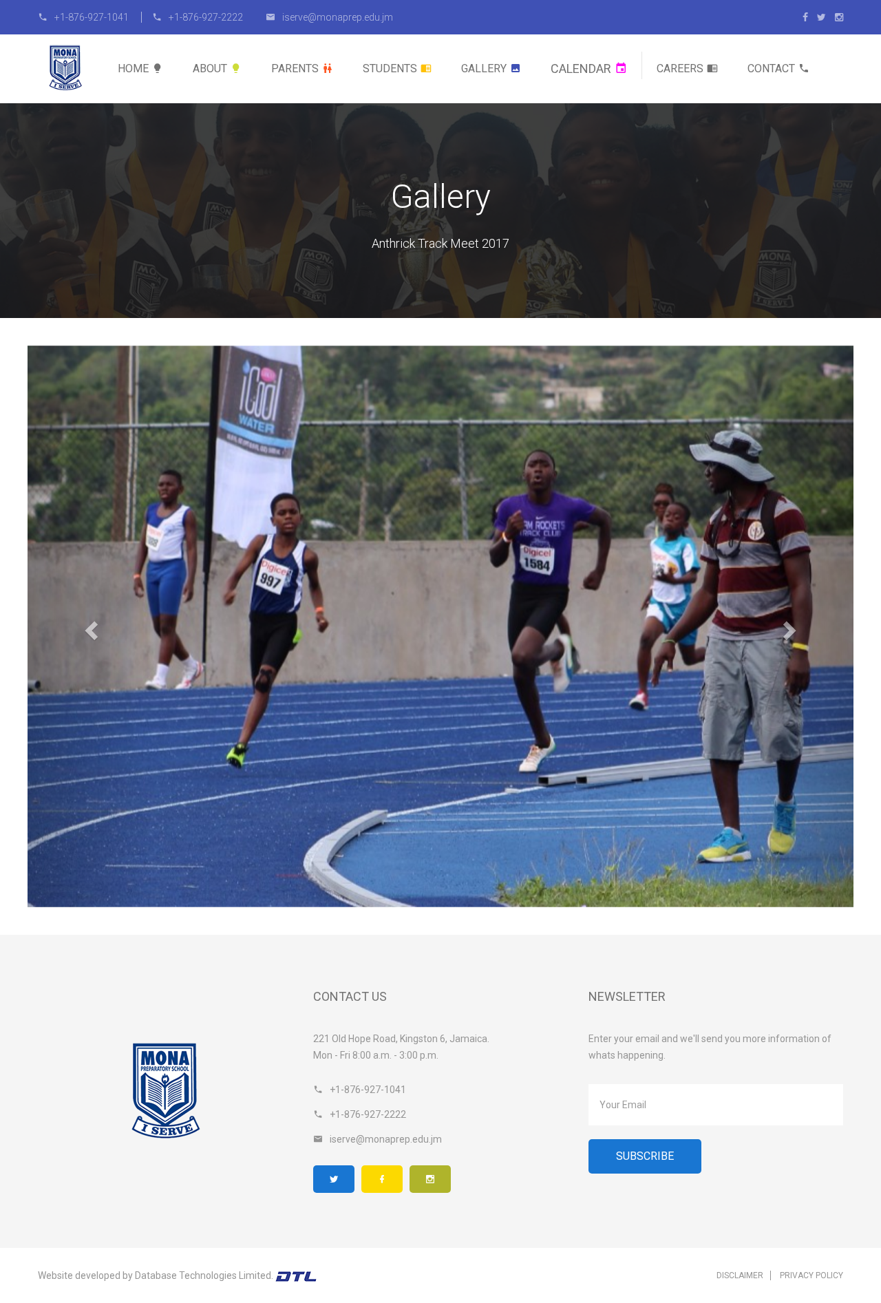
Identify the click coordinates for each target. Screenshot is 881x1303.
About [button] (210, 68)
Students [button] (390, 68)
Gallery (484, 68)
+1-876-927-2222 (206, 17)
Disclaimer (740, 1275)
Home (133, 68)
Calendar (581, 68)
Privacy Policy (811, 1275)
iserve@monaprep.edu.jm (337, 17)
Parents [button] (295, 68)
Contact (771, 68)
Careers (680, 68)
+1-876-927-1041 (92, 17)
